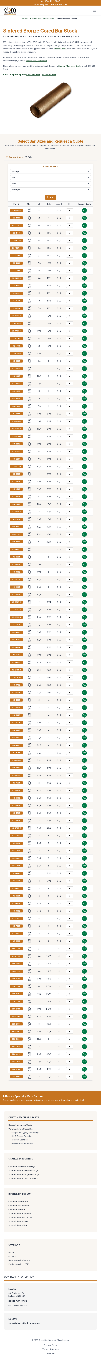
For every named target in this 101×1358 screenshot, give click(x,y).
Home (24, 18)
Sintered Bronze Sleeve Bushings (23, 1170)
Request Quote (16, 157)
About (11, 1252)
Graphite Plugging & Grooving (25, 1132)
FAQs (30, 157)
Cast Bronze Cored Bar (18, 1205)
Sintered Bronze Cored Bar (20, 1217)
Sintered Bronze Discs (18, 1225)
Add (84, 210)
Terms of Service (50, 1349)
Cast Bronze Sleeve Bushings (21, 1166)
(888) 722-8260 (52, 1)
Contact (12, 1256)
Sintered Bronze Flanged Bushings (23, 1174)
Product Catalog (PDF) (18, 1264)
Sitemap (50, 1353)
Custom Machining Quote (69, 66)
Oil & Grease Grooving (22, 1136)
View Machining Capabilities (21, 1129)
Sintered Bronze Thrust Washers (23, 1178)
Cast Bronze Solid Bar (18, 1201)
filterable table (60, 48)
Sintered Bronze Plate (18, 1221)
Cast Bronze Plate (16, 1209)
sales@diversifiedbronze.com (52, 4)
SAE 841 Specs (33, 74)
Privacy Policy (50, 1345)
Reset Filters (50, 166)
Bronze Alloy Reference (36, 60)
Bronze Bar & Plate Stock (42, 18)
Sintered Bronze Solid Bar (19, 1213)
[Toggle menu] (94, 10)
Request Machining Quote (20, 1125)
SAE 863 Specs (49, 74)
